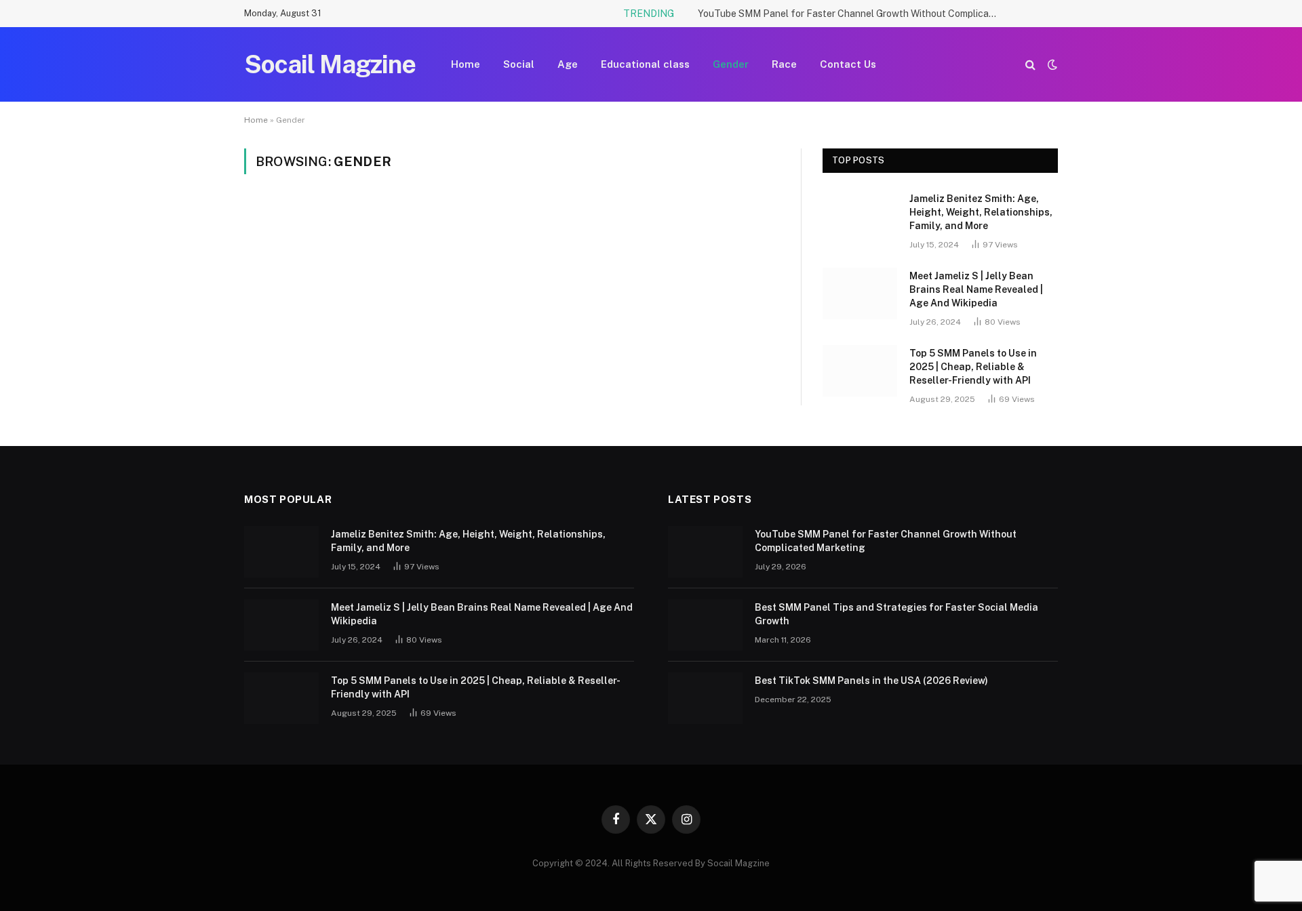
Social (518, 64)
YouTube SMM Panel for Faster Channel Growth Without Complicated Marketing (850, 13)
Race (784, 64)
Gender (731, 64)
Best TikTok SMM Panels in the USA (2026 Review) (871, 680)
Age (567, 64)
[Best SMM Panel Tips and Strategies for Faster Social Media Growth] (705, 625)
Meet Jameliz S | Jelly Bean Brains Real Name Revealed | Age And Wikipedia (976, 289)
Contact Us (848, 64)
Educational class (645, 64)
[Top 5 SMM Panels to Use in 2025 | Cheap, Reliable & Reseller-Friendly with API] (860, 371)
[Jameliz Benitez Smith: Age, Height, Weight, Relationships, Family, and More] (860, 216)
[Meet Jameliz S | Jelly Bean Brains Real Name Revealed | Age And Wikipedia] (860, 293)
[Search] (1030, 64)
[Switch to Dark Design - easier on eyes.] (1051, 64)
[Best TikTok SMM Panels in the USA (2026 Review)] (705, 698)
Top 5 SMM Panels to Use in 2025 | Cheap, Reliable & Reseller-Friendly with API (973, 367)
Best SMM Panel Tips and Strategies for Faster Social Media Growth (896, 614)
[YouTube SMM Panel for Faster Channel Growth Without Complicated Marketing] (705, 552)
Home (465, 64)
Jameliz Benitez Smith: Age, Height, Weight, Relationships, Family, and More (980, 212)
